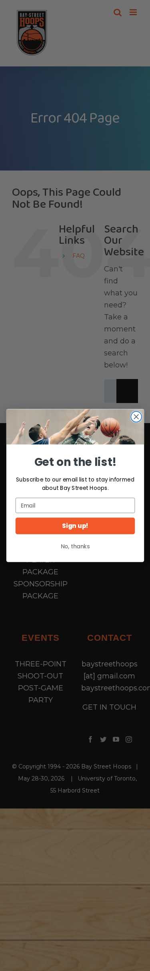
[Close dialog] (136, 416)
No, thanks (75, 546)
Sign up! (75, 526)
